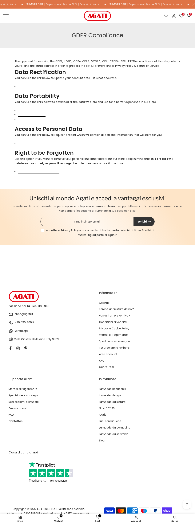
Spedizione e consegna (114, 341)
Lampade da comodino (114, 427)
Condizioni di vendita (113, 322)
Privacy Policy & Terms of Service (137, 66)
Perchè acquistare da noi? (116, 309)
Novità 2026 (107, 408)
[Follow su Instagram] (18, 348)
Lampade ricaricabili (112, 389)
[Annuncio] (57, 4)
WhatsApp (22, 331)
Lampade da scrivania (113, 434)
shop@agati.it (24, 314)
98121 (55, 339)
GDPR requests (27, 110)
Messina (39, 339)
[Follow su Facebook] (10, 348)
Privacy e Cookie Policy (114, 328)
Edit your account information (38, 86)
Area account (108, 354)
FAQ (101, 361)
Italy (48, 339)
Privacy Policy (70, 230)
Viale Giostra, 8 (24, 339)
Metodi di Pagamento (113, 335)
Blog (102, 440)
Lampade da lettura (112, 402)
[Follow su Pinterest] (26, 348)
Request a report (29, 143)
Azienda (104, 303)
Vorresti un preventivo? (114, 315)
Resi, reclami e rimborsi (114, 348)
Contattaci (106, 367)
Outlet (103, 415)
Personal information (32, 115)
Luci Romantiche (110, 421)
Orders (22, 119)
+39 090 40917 (24, 322)
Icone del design (110, 395)
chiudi (192, 4)
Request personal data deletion (38, 171)
